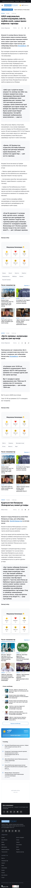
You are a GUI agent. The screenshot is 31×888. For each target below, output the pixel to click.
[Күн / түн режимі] (28, 1)
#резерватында (20, 443)
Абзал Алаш (4, 509)
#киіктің (17, 273)
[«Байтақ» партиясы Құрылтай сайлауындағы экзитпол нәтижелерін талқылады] (23, 647)
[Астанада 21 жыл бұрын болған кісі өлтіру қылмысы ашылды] (23, 292)
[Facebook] (19, 28)
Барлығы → (27, 285)
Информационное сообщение (8, 1)
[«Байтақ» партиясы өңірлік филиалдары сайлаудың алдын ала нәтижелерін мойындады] (8, 667)
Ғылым (17, 849)
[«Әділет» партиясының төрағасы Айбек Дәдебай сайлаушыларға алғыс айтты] (23, 667)
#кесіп (10, 273)
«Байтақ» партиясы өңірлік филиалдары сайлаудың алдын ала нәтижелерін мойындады (7, 677)
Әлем (3, 842)
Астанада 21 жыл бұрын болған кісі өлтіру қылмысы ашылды (23, 301)
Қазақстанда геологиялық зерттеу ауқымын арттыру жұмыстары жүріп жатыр (7, 303)
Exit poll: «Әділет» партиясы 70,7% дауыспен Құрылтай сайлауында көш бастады (7, 657)
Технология (4, 851)
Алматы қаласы (5, 849)
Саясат (3, 499)
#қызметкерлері (6, 279)
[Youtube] (17, 811)
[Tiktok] (14, 811)
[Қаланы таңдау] (29, 5)
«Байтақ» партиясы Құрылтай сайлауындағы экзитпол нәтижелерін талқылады (22, 657)
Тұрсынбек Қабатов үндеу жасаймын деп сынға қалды (7, 321)
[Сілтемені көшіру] (28, 28)
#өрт (16, 446)
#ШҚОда (14, 276)
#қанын (21, 276)
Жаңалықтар (5, 860)
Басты (3, 858)
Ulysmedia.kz (22, 46)
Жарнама (17, 1)
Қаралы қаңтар (20, 851)
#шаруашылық (5, 276)
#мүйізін (24, 273)
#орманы (11, 443)
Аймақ (3, 844)
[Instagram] (7, 811)
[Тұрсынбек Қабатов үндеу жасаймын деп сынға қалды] (8, 312)
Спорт (17, 839)
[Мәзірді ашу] (2, 5)
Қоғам (3, 13)
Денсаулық (4, 847)
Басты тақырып (20, 837)
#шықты (10, 446)
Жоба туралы (23, 1)
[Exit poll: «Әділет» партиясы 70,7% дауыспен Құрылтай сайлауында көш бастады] (8, 647)
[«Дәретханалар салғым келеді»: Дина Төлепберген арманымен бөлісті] (23, 312)
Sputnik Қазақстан (16, 521)
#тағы (3, 446)
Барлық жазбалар (15, 723)
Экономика (19, 844)
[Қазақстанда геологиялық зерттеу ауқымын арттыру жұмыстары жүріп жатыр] (8, 292)
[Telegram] (22, 28)
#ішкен (4, 273)
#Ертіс (4, 443)
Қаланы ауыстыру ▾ (15, 735)
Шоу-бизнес (4, 839)
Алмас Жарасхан (5, 28)
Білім (17, 847)
